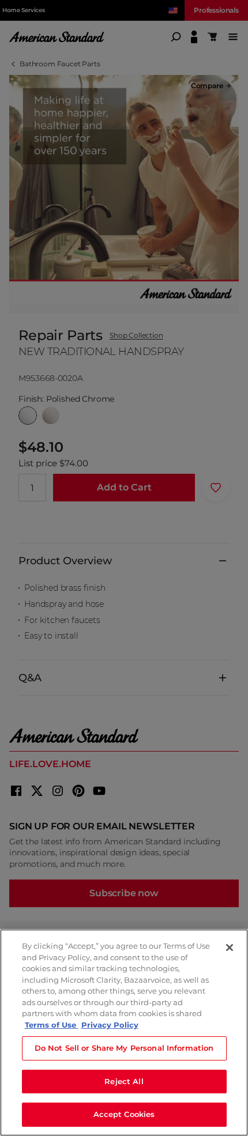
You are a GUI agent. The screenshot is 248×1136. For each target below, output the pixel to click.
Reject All (123, 1081)
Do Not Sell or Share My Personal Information (124, 1047)
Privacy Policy (109, 1024)
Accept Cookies (124, 1114)
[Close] (229, 947)
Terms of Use (51, 1024)
